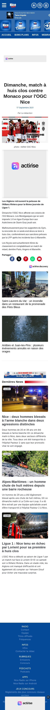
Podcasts (25, 671)
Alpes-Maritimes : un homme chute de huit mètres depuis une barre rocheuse (24, 485)
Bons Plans (22, 35)
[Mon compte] (46, 5)
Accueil (6, 35)
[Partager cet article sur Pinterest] (25, 260)
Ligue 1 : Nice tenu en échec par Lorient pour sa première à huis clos (24, 547)
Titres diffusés (25, 636)
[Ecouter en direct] (34, 5)
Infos (35, 35)
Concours (25, 663)
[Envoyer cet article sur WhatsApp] (32, 260)
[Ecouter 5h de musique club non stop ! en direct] (25, 374)
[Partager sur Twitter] (18, 260)
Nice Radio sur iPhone (25, 680)
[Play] (3, 24)
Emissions (25, 659)
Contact (25, 629)
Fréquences (25, 639)
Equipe (25, 633)
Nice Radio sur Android (25, 683)
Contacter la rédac (25, 651)
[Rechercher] (40, 5)
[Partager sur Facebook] (11, 260)
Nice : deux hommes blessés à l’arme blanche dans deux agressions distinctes (24, 420)
